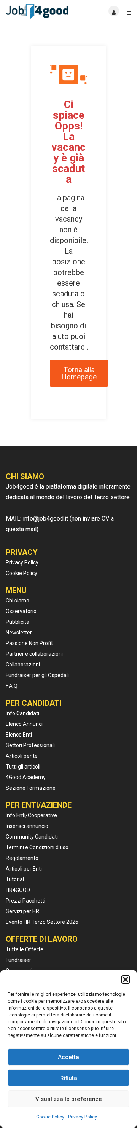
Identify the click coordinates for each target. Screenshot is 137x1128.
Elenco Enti (19, 735)
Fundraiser (18, 960)
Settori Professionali (30, 745)
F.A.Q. (12, 686)
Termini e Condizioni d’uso (37, 847)
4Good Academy (26, 777)
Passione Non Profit (29, 643)
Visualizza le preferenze (68, 1099)
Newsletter (19, 633)
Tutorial (15, 879)
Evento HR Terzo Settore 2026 (42, 922)
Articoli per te (22, 756)
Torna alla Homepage (79, 373)
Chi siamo (17, 601)
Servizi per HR (22, 911)
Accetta (68, 1057)
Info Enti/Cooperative (31, 815)
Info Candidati (22, 713)
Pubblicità (17, 622)
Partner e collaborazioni (34, 654)
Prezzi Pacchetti (25, 901)
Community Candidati (32, 837)
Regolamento (22, 858)
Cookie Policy (50, 1117)
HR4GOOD (18, 890)
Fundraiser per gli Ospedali (37, 675)
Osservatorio (21, 611)
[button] (125, 979)
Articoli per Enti (24, 869)
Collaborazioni (23, 664)
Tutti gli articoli (23, 767)
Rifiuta (68, 1078)
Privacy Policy (82, 1117)
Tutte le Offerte (24, 949)
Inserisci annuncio (27, 826)
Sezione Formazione (31, 788)
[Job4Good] (37, 11)
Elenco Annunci (24, 724)
